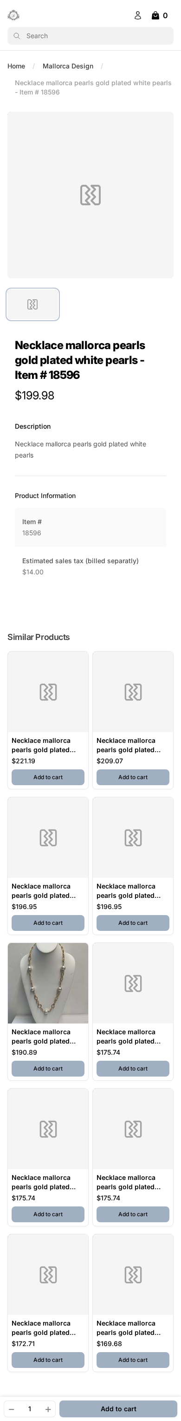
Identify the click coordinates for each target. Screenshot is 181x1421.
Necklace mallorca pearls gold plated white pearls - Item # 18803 (45, 891)
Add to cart (58, 777)
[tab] (32, 304)
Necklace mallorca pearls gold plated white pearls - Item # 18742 (130, 1328)
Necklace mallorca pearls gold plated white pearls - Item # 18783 (45, 1328)
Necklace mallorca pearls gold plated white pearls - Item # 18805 (45, 1037)
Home (16, 66)
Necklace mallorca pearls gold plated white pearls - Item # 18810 (130, 891)
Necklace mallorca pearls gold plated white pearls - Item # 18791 (130, 745)
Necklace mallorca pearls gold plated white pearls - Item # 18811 (130, 1182)
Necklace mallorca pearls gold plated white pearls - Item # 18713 (130, 1037)
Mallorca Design (68, 66)
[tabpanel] (90, 195)
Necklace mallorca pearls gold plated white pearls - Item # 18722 (45, 1182)
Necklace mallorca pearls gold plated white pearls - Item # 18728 (45, 745)
